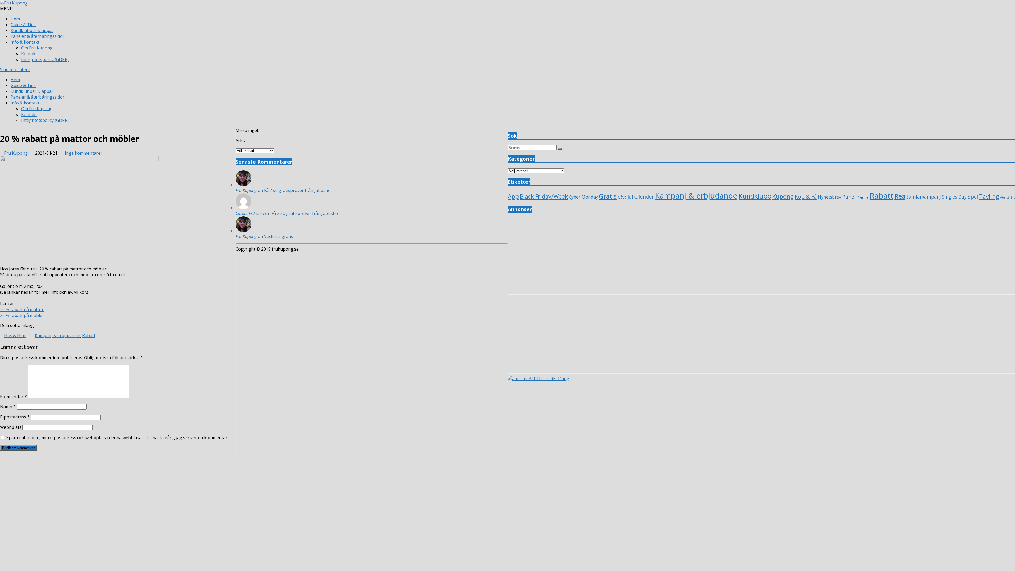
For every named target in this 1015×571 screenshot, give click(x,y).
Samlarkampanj (923, 197)
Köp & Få (806, 196)
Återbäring (1007, 197)
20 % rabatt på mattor (22, 309)
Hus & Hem (15, 335)
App (513, 196)
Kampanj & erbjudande (57, 335)
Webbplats (10, 427)
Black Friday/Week (544, 196)
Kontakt (29, 54)
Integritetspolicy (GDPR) (45, 59)
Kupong (783, 196)
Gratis (608, 196)
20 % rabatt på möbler (22, 315)
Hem (15, 19)
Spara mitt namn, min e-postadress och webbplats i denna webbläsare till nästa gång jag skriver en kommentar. (117, 437)
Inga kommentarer (83, 153)
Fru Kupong (16, 153)
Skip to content (15, 69)
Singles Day (954, 197)
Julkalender (641, 196)
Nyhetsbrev (829, 197)
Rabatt (88, 335)
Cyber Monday (583, 197)
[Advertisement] (666, 255)
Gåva (622, 197)
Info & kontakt (25, 42)
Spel (973, 196)
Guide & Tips (23, 24)
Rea (899, 196)
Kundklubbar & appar (32, 30)
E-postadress (15, 417)
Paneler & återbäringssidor (37, 36)
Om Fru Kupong (37, 48)
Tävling (989, 196)
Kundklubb (755, 195)
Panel (849, 196)
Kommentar (13, 396)
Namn (8, 406)
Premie (863, 197)
